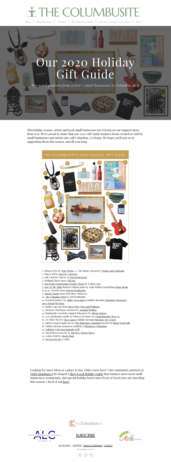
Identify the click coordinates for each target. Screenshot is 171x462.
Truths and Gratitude (113, 270)
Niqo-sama (69, 319)
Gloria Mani (68, 336)
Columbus (110, 300)
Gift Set (71, 280)
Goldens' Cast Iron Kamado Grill (62, 329)
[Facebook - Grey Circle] (86, 455)
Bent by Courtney (68, 274)
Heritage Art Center (105, 319)
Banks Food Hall (121, 323)
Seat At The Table (53, 287)
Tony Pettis (67, 270)
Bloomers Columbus (96, 326)
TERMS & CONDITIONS (92, 445)
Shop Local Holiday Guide (86, 374)
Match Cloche (52, 293)
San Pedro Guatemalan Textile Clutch (64, 283)
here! (66, 382)
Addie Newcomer (76, 300)
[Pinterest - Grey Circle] (80, 455)
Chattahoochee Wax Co (107, 316)
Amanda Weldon (87, 309)
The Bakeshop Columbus (88, 323)
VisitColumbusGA (41, 374)
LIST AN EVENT (64, 445)
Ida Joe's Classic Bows (82, 332)
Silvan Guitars (99, 313)
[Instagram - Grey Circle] (91, 455)
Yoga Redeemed (78, 277)
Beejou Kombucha (75, 290)
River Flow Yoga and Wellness (84, 306)
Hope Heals (122, 287)
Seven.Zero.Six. (54, 339)
